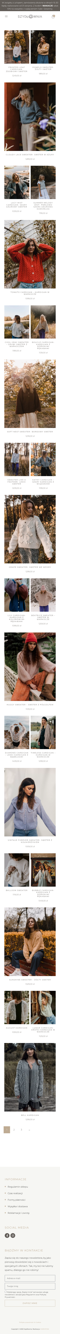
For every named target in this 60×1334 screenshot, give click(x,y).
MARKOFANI (44, 1329)
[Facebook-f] (7, 1235)
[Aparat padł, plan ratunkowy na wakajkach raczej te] (22, 1154)
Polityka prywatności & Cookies (30, 1322)
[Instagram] (12, 1235)
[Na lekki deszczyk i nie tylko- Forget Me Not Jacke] (37, 1154)
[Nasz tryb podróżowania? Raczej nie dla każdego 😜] (7, 1154)
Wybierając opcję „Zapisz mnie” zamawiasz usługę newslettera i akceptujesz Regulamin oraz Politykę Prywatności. (26, 1294)
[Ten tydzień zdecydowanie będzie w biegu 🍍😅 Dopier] (22, 1162)
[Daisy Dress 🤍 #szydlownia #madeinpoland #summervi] (37, 1162)
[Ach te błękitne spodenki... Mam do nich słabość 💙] (7, 1162)
